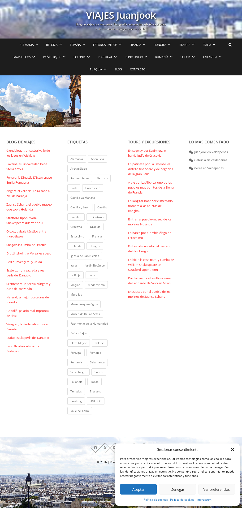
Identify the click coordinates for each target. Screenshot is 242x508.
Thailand (95, 391)
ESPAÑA (75, 45)
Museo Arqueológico (84, 304)
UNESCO (95, 401)
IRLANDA (184, 45)
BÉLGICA (52, 45)
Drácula (95, 227)
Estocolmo (77, 236)
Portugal (76, 353)
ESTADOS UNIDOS (105, 45)
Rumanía (76, 362)
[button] (232, 449)
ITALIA (207, 45)
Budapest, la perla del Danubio (27, 338)
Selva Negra (78, 372)
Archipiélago (78, 169)
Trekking (76, 401)
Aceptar (138, 489)
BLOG (118, 69)
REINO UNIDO (134, 57)
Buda (73, 188)
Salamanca (97, 362)
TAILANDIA (210, 57)
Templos (76, 391)
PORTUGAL (105, 57)
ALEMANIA (27, 45)
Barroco (102, 178)
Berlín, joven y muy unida (24, 262)
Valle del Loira (79, 411)
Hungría (95, 246)
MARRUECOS (22, 57)
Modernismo (96, 285)
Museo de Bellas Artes (85, 314)
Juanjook (200, 152)
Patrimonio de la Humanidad (89, 324)
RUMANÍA (161, 57)
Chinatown (97, 217)
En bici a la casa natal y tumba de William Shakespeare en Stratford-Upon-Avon (151, 265)
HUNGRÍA (160, 45)
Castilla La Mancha (82, 198)
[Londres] (40, 101)
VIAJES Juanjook (121, 15)
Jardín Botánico (95, 265)
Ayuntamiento (79, 178)
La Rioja (75, 275)
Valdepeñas (220, 152)
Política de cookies (156, 500)
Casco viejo (92, 188)
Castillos (76, 217)
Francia (97, 236)
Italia (73, 265)
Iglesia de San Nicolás (84, 256)
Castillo (102, 207)
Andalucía (97, 159)
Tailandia (76, 382)
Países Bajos (78, 333)
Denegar (177, 489)
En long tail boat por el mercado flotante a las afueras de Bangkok (150, 206)
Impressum (204, 500)
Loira (92, 275)
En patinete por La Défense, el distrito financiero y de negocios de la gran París (150, 169)
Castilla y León (79, 207)
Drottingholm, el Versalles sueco (28, 253)
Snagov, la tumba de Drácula (26, 245)
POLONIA (79, 57)
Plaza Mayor (78, 343)
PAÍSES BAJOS (52, 57)
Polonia (99, 343)
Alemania (76, 159)
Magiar (75, 285)
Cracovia (76, 227)
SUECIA (185, 57)
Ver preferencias (216, 489)
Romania (95, 353)
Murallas (76, 295)
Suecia (99, 372)
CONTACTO (137, 69)
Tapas (95, 382)
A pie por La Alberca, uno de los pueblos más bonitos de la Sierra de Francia (151, 187)
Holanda (76, 246)
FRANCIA (135, 45)
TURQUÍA (96, 69)
